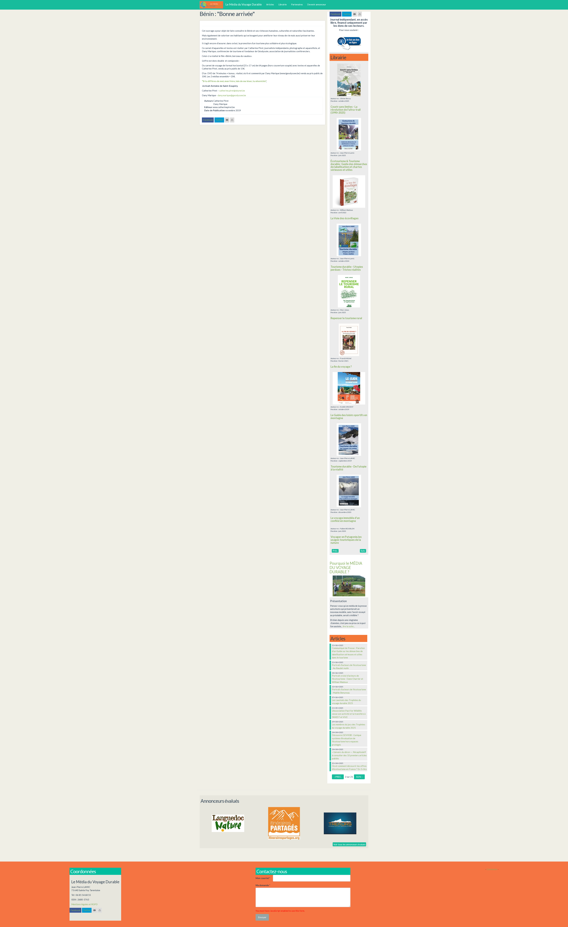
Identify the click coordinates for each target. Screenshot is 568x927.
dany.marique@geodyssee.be (232, 95)
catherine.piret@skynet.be (232, 90)
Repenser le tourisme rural (346, 318)
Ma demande (263, 885)
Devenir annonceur (316, 4)
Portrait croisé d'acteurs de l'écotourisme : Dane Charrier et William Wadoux (347, 678)
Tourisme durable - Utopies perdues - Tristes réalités (347, 268)
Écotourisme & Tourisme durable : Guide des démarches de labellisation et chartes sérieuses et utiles (349, 165)
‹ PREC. (338, 776)
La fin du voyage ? (341, 366)
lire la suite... (349, 626)
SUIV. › (359, 776)
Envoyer (262, 917)
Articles (270, 4)
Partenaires (297, 4)
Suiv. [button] (363, 550)
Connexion (492, 869)
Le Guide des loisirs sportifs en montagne (349, 416)
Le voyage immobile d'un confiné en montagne (345, 519)
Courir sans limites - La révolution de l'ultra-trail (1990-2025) (346, 109)
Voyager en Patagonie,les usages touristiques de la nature (346, 539)
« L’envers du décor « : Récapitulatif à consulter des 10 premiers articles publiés (349, 755)
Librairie (282, 4)
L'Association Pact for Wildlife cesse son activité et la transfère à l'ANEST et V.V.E (349, 713)
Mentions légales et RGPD (84, 904)
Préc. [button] (335, 550)
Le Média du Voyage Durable (243, 4)
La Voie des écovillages (345, 218)
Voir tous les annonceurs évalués (349, 844)
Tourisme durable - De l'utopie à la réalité (348, 468)
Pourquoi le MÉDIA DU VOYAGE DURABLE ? (346, 567)
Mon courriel (263, 878)
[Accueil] (212, 5)
